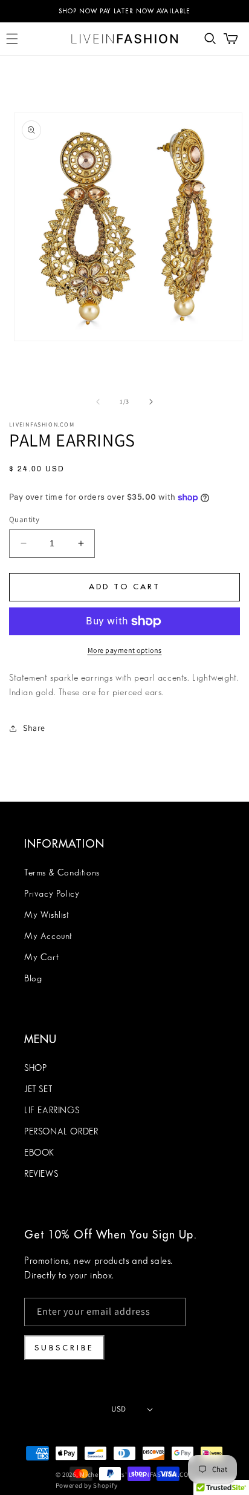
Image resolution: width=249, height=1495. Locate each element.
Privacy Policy (51, 894)
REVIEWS (41, 1174)
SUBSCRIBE (64, 1347)
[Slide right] (151, 401)
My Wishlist (47, 915)
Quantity (24, 519)
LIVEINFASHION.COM (161, 1474)
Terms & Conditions (62, 873)
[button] (12, 38)
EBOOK (39, 1153)
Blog (33, 979)
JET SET (38, 1089)
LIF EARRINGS (51, 1111)
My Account (48, 936)
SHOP (35, 1068)
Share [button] (34, 727)
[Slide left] (98, 401)
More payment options (125, 650)
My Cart (41, 958)
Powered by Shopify (87, 1485)
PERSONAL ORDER (61, 1132)
